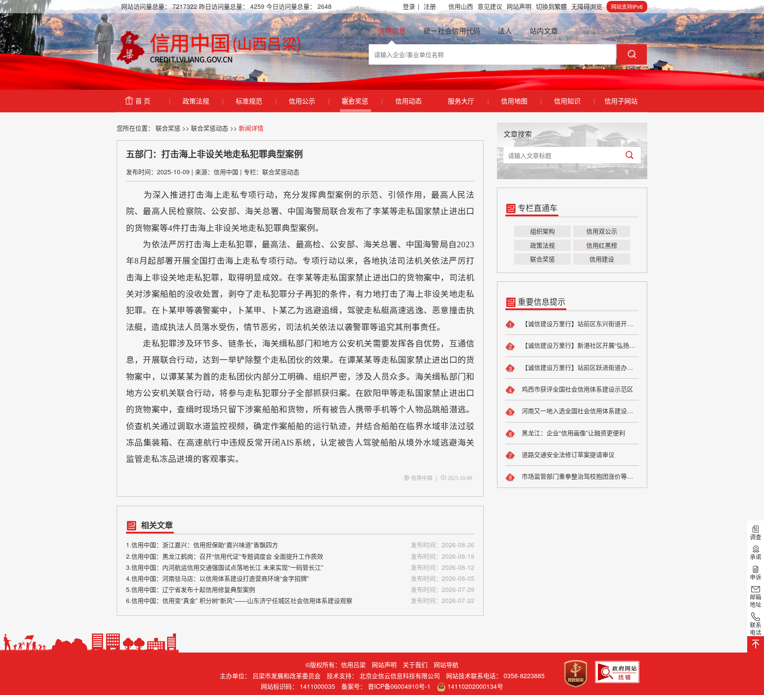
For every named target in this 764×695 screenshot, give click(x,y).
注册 (430, 6)
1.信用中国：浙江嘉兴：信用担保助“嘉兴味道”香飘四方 (300, 544)
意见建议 (490, 6)
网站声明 (519, 6)
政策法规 (203, 100)
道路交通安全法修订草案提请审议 (567, 454)
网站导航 (446, 664)
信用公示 (309, 100)
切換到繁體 (551, 6)
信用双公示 (601, 231)
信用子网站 (621, 100)
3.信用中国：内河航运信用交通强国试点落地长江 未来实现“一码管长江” (300, 567)
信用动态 (408, 100)
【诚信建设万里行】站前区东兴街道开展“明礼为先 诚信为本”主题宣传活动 (579, 323)
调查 (755, 536)
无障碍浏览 (586, 6)
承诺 (755, 557)
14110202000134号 (475, 686)
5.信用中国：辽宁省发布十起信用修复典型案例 (300, 589)
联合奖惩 (362, 100)
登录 (411, 6)
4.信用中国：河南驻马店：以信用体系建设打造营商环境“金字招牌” (300, 578)
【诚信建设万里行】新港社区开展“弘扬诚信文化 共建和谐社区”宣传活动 (579, 345)
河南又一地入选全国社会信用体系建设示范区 (579, 410)
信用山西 (460, 6)
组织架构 (542, 231)
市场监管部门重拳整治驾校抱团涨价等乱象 (579, 476)
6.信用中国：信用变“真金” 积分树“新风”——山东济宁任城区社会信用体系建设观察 (300, 600)
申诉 (755, 576)
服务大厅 (468, 100)
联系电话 (755, 628)
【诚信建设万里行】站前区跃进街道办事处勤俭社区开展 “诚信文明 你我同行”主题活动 (579, 367)
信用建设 (601, 258)
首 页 (152, 100)
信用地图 (521, 100)
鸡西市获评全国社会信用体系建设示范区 (576, 388)
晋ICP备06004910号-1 (399, 686)
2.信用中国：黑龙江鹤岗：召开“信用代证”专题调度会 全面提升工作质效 (300, 556)
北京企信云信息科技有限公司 (399, 675)
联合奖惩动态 (209, 127)
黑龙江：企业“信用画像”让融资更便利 (572, 432)
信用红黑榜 (601, 245)
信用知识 (574, 100)
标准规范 (256, 100)
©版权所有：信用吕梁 (336, 664)
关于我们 (415, 664)
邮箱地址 (755, 600)
